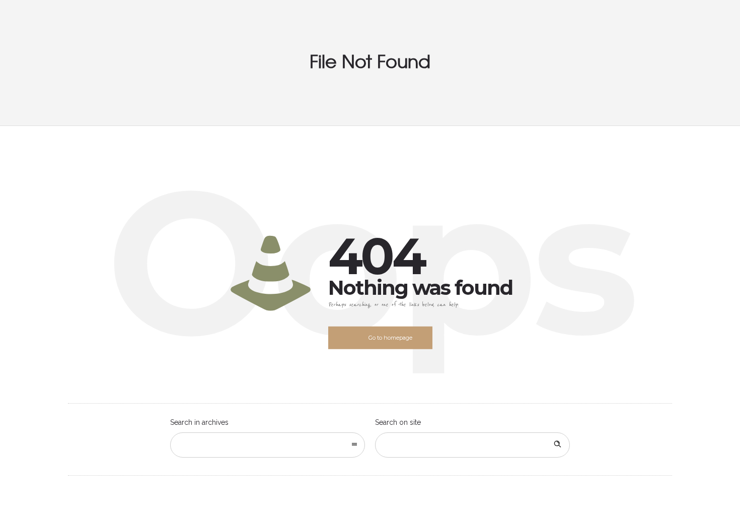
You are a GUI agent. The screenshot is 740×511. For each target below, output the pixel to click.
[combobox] (267, 445)
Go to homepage (390, 337)
